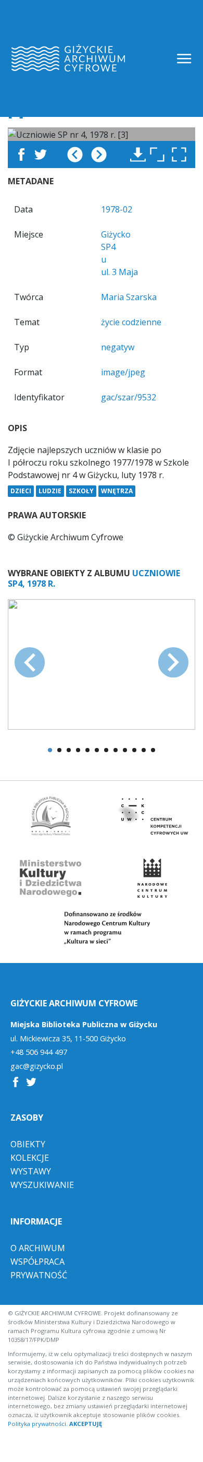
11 (144, 750)
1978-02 (116, 209)
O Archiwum (37, 1248)
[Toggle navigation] (185, 59)
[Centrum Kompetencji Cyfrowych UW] (152, 816)
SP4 (108, 247)
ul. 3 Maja (119, 272)
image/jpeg (123, 372)
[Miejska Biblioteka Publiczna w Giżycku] (51, 816)
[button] (182, 154)
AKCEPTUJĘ (85, 1424)
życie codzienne (131, 322)
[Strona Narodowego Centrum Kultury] (152, 878)
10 (134, 750)
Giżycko (116, 234)
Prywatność (38, 1275)
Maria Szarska (129, 297)
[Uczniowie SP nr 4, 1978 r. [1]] (101, 663)
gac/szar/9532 (128, 397)
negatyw (117, 347)
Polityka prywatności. (38, 1424)
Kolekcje (29, 1158)
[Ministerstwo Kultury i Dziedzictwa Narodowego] (51, 878)
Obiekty (27, 1144)
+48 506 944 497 (38, 1052)
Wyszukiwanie (42, 1185)
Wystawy (30, 1171)
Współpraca (37, 1261)
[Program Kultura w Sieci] (102, 928)
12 (153, 750)
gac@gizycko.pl (36, 1066)
